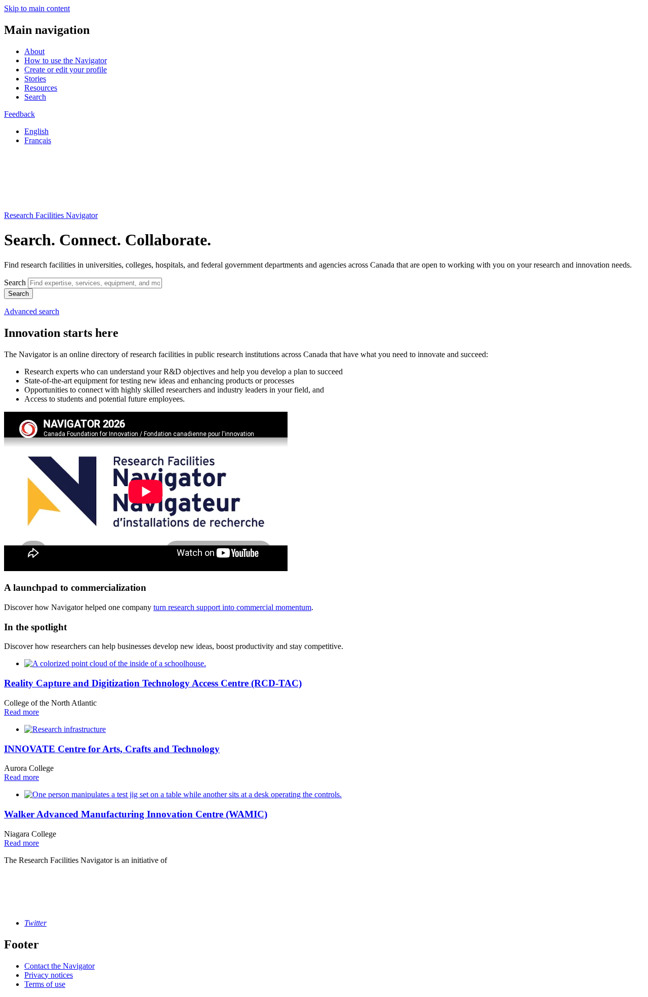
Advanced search (31, 311)
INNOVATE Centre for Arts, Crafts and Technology (112, 749)
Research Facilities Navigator (51, 215)
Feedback (19, 114)
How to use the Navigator (65, 60)
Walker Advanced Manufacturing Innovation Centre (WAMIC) (135, 814)
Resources (40, 87)
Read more (21, 712)
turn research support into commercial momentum (232, 607)
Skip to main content (37, 8)
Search (35, 97)
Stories (35, 78)
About (34, 51)
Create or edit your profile (65, 69)
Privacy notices (48, 975)
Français (37, 140)
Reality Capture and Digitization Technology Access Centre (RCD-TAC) (153, 683)
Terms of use (44, 984)
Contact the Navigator (59, 966)
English (36, 131)
